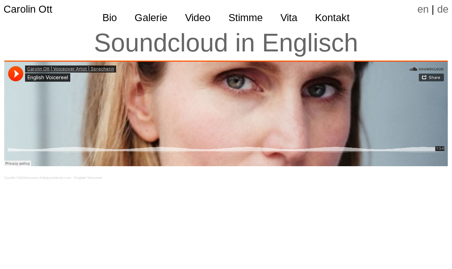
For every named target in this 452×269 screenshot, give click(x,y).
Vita (288, 17)
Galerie (151, 17)
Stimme (245, 17)
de (442, 9)
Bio (109, 17)
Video (197, 17)
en (423, 9)
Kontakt (332, 17)
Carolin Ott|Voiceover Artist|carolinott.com (37, 178)
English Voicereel (88, 178)
